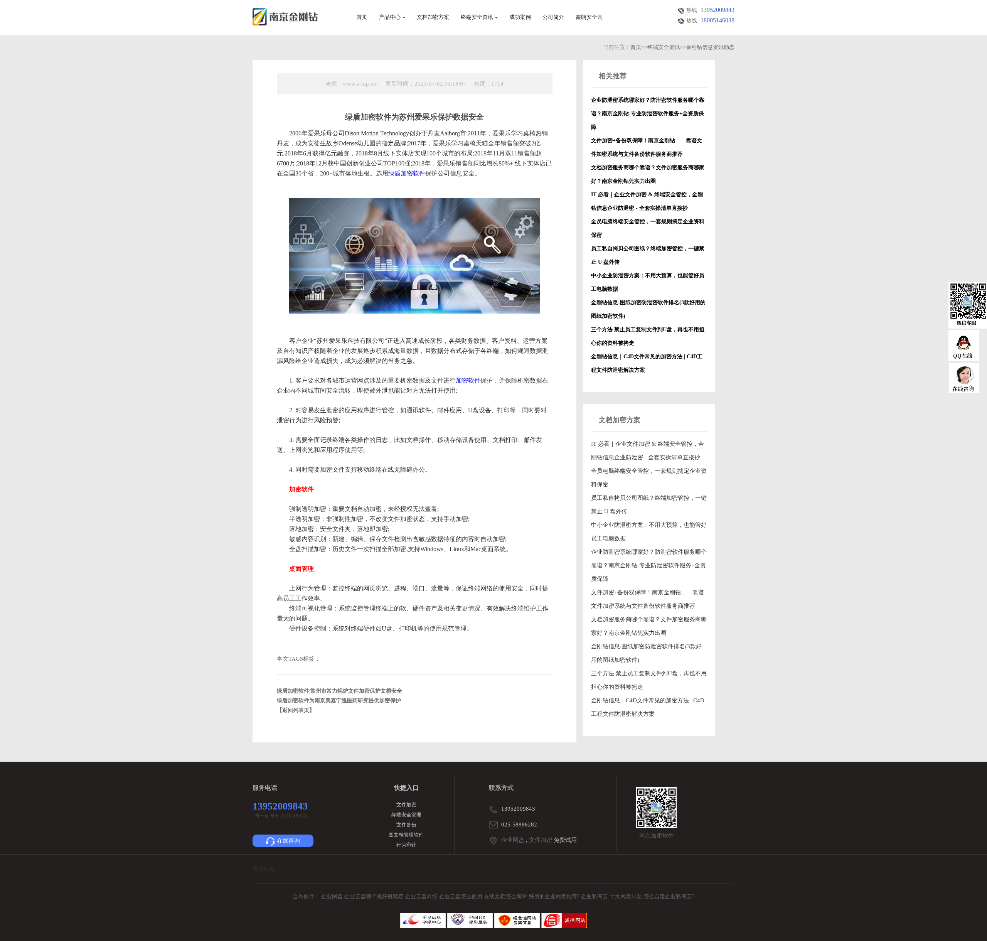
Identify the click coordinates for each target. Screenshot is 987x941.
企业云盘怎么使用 (461, 896)
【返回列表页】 (296, 710)
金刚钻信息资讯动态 (710, 47)
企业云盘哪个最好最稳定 (374, 896)
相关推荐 (613, 76)
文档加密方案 (433, 17)
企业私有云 (595, 896)
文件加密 (406, 805)
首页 (362, 17)
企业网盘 (512, 840)
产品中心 (390, 17)
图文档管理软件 (406, 835)
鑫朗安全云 (589, 17)
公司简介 (553, 17)
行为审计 (406, 845)
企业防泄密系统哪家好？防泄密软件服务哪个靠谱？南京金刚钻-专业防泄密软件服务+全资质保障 (649, 565)
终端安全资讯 (477, 17)
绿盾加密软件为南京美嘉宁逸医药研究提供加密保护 (339, 700)
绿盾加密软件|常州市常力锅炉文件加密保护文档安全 (339, 691)
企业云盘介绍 (422, 896)
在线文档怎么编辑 (505, 896)
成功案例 (520, 17)
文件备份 (406, 825)
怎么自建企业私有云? (668, 896)
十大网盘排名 (626, 896)
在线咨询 (288, 841)
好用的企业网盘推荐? (555, 896)
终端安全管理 (406, 815)
